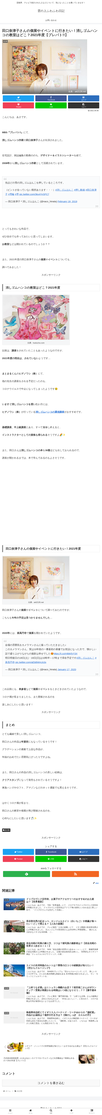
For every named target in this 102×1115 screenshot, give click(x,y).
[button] (94, 569)
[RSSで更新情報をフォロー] (75, 874)
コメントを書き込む (51, 1083)
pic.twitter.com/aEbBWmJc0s (30, 662)
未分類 (7, 830)
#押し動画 (79, 190)
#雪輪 (11, 194)
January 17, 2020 (67, 669)
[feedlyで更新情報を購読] (26, 874)
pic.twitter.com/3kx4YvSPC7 (34, 194)
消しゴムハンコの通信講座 (50, 412)
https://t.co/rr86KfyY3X (65, 653)
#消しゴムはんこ (64, 190)
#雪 (17, 194)
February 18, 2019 (67, 201)
